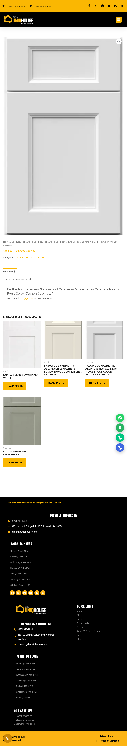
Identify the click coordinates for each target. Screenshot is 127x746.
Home (6, 242)
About (80, 615)
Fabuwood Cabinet (32, 242)
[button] (119, 20)
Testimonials (83, 623)
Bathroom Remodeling (24, 720)
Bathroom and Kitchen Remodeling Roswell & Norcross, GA (35, 502)
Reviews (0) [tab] (10, 271)
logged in (27, 298)
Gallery (80, 627)
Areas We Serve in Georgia (89, 631)
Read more (15, 385)
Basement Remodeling (24, 724)
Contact (80, 619)
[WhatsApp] (120, 418)
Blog (79, 639)
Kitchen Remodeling (23, 716)
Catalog (80, 635)
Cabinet (16, 242)
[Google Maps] (120, 427)
